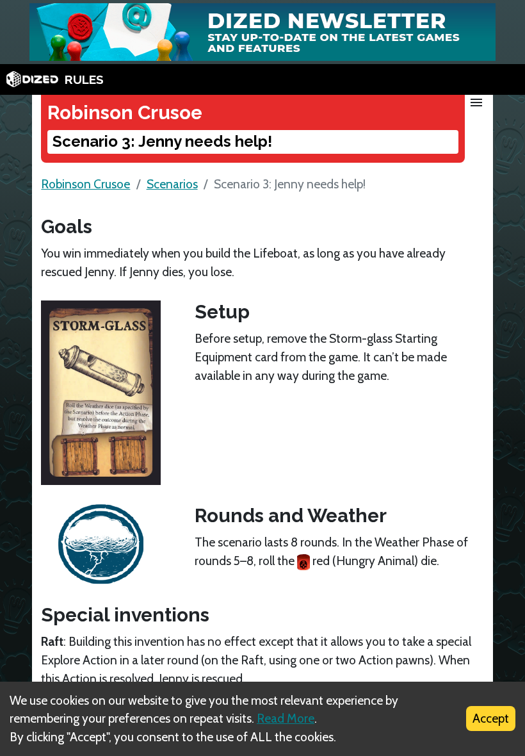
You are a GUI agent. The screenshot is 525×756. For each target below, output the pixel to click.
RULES (84, 79)
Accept (490, 718)
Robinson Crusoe (85, 184)
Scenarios (172, 184)
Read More (285, 718)
